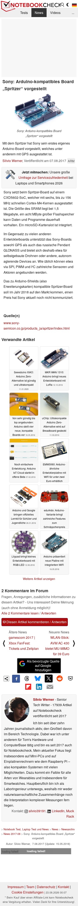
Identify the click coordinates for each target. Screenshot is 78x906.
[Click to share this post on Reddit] (59, 678)
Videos (55, 12)
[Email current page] (50, 687)
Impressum (15, 886)
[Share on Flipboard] (28, 687)
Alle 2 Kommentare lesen (20, 613)
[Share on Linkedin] (39, 687)
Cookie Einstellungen (27, 892)
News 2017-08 (12, 834)
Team (30, 886)
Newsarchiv (68, 829)
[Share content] (6, 678)
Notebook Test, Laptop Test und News (26, 829)
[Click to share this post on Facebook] (16, 679)
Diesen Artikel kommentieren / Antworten (36, 621)
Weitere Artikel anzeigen (39, 579)
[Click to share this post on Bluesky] (38, 679)
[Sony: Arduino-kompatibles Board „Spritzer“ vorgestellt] (39, 111)
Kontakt (63, 886)
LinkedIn (57, 810)
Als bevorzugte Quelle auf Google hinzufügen (43, 665)
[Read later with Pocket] (70, 678)
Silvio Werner (12, 160)
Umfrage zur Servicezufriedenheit (43, 177)
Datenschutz (46, 886)
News (39, 12)
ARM (71, 161)
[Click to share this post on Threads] (27, 679)
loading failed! (10, 851)
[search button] (62, 5)
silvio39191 (37, 810)
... (73, 12)
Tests (24, 12)
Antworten (48, 613)
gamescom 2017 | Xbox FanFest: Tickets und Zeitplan (24, 643)
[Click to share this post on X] (49, 678)
